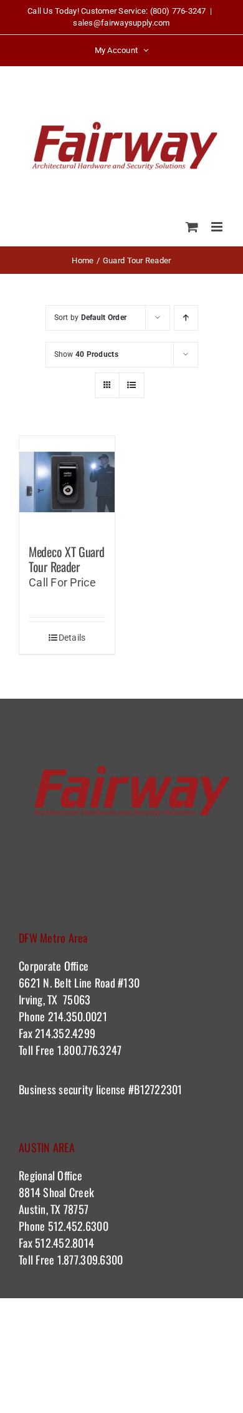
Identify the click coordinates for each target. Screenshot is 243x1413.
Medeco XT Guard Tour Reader (67, 559)
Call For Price (62, 582)
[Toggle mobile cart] (192, 226)
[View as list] (132, 385)
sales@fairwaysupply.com (121, 22)
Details (72, 638)
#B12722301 (157, 1089)
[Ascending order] (186, 318)
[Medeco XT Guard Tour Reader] (67, 484)
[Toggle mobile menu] (217, 226)
